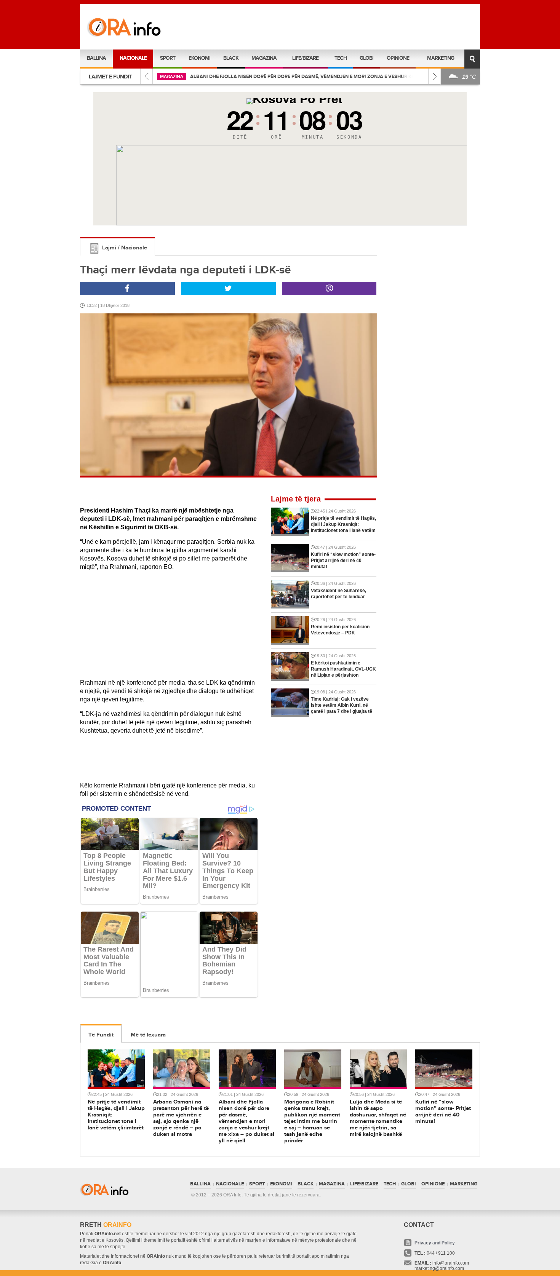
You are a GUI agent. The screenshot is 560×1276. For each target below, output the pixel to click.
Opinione (398, 58)
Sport (167, 58)
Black (230, 58)
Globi (366, 58)
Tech (340, 58)
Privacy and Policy (434, 1243)
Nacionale (133, 58)
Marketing (440, 58)
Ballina (96, 58)
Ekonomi (199, 58)
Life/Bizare (305, 58)
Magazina (264, 58)
